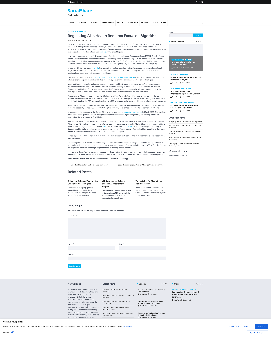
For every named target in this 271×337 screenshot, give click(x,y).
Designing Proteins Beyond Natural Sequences (183, 63)
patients (103, 52)
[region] (135, 328)
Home (71, 23)
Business (95, 23)
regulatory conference (133, 112)
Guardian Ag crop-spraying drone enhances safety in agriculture (150, 302)
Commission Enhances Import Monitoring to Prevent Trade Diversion (185, 294)
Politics (191, 103)
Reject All (247, 326)
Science (188, 59)
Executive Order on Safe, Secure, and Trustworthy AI (114, 77)
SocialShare (80, 11)
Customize (233, 326)
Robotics (145, 23)
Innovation (179, 59)
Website (71, 254)
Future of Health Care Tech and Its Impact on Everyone (185, 78)
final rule (95, 68)
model (105, 126)
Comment (72, 215)
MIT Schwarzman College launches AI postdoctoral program (113, 184)
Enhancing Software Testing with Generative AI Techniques (83, 182)
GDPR (163, 23)
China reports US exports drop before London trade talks (184, 106)
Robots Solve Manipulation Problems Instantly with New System (151, 314)
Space (155, 23)
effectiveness (128, 126)
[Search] (201, 22)
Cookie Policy (128, 326)
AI (68, 32)
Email (121, 244)
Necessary (6, 332)
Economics (83, 23)
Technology (132, 23)
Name (71, 244)
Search (172, 32)
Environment (108, 23)
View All (199, 41)
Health (120, 23)
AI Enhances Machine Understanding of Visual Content (185, 92)
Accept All (261, 326)
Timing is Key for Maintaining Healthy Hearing (149, 182)
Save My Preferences (257, 333)
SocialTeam (73, 40)
